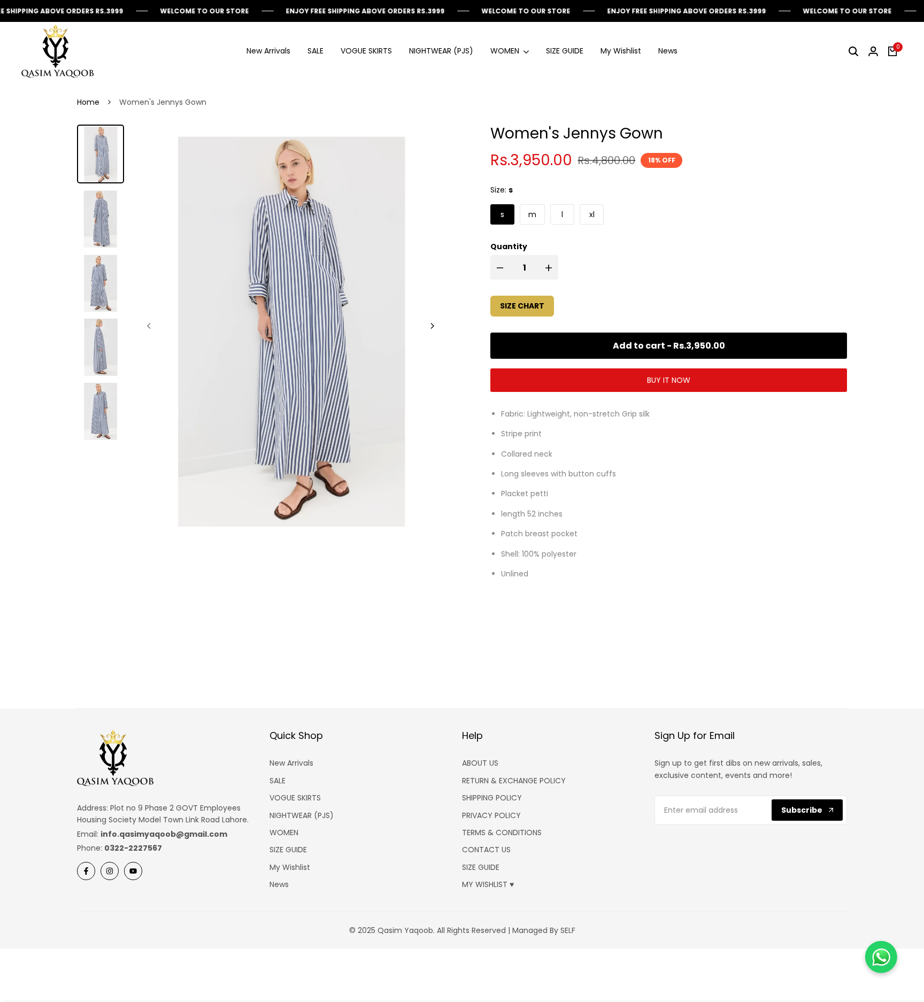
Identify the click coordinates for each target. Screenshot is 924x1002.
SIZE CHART (522, 305)
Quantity (508, 246)
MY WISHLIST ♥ (488, 884)
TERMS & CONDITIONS (502, 832)
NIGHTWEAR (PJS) (302, 815)
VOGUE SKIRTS (295, 797)
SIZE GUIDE (288, 849)
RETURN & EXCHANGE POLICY (514, 780)
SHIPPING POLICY (492, 797)
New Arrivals (291, 763)
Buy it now (668, 380)
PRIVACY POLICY (491, 815)
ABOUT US (480, 763)
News (279, 884)
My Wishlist (290, 867)
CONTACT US (486, 849)
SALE (278, 780)
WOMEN (284, 832)
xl (592, 214)
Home (88, 102)
